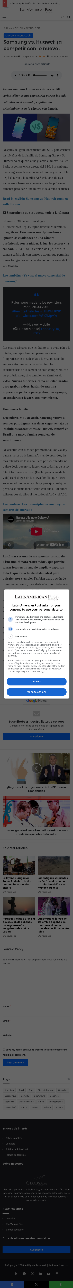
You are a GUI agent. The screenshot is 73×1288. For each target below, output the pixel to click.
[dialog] (36, 644)
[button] (36, 636)
